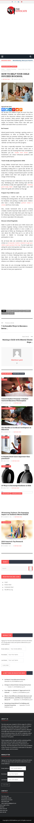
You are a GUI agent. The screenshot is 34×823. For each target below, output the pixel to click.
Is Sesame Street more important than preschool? (15, 457)
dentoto (2, 807)
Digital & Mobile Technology (8, 408)
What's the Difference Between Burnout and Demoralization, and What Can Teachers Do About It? (18, 697)
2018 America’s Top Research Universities (12, 542)
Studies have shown (21, 152)
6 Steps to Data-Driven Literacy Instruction (18, 685)
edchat (9, 310)
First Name (4, 654)
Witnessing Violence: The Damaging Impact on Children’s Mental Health (15, 513)
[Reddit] (17, 109)
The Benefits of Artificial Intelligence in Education (16, 428)
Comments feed (9, 587)
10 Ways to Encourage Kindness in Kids (16, 485)
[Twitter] (6, 109)
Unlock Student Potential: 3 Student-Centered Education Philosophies (15, 400)
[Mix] (20, 109)
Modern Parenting (6, 66)
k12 (22, 310)
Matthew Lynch (6, 79)
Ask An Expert (5, 437)
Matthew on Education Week (14, 673)
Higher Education (6, 466)
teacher (11, 313)
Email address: (5, 649)
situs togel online (4, 805)
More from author (18, 373)
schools (4, 313)
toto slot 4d (3, 812)
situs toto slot (3, 810)
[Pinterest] (13, 109)
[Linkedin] (10, 109)
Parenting (14, 66)
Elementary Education (16, 493)
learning (27, 310)
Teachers (4, 379)
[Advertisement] (17, 35)
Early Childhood (6, 493)
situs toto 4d (3, 808)
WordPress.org (9, 589)
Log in (6, 582)
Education (16, 310)
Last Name (4, 660)
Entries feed (8, 584)
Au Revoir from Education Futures (15, 679)
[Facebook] (3, 109)
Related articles (7, 373)
